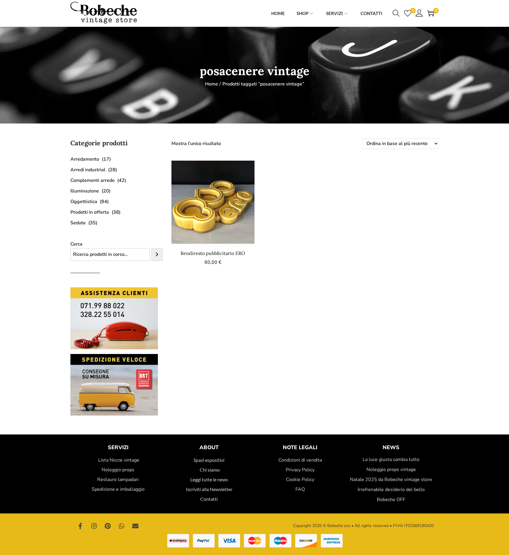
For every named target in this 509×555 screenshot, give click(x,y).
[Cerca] (157, 254)
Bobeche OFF (391, 499)
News (391, 447)
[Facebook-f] (80, 526)
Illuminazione (84, 191)
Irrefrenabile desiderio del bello (391, 489)
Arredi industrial (87, 170)
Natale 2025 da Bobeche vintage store (391, 479)
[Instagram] (94, 526)
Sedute (78, 223)
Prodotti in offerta (89, 212)
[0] (407, 13)
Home (211, 84)
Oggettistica (83, 201)
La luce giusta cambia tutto (391, 459)
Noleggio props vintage (391, 469)
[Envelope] (135, 526)
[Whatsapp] (122, 526)
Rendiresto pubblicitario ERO (213, 253)
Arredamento (84, 159)
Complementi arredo (92, 180)
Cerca (76, 244)
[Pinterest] (108, 526)
